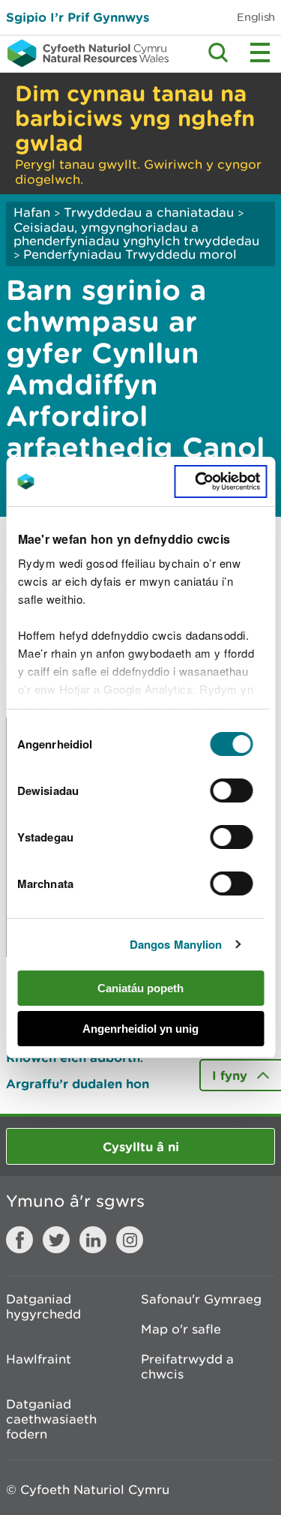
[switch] (232, 790)
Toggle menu (260, 52)
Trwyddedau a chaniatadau (149, 212)
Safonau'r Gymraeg (201, 1299)
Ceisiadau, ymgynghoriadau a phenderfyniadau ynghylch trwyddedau (136, 234)
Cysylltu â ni (141, 1146)
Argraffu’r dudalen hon (77, 1083)
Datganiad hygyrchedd (43, 1307)
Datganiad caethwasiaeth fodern (51, 1419)
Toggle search (218, 52)
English (256, 17)
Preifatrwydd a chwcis (187, 1367)
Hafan (31, 212)
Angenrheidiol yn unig (140, 1028)
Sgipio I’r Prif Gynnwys (77, 17)
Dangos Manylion (176, 944)
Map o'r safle (181, 1329)
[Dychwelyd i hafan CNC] (84, 53)
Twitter (56, 1239)
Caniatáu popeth (140, 988)
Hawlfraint (38, 1359)
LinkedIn (92, 1239)
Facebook (19, 1239)
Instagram (129, 1239)
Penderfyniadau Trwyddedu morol (130, 254)
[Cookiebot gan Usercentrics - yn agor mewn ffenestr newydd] (220, 481)
